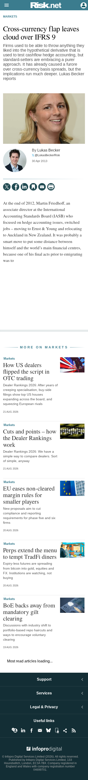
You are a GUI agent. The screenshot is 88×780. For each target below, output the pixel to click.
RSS (74, 730)
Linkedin (23, 730)
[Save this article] (33, 187)
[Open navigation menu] (4, 5)
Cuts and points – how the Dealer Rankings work (29, 438)
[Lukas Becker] (15, 160)
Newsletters (40, 730)
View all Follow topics (14, 730)
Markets (10, 16)
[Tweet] (7, 187)
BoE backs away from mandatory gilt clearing (29, 611)
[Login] (83, 5)
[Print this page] (51, 187)
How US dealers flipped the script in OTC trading (26, 371)
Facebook (31, 730)
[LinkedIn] (24, 187)
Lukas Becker (48, 150)
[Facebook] (15, 187)
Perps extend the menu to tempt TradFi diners (30, 553)
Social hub (65, 730)
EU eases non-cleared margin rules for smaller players (29, 495)
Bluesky (48, 730)
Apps (57, 730)
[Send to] (42, 187)
